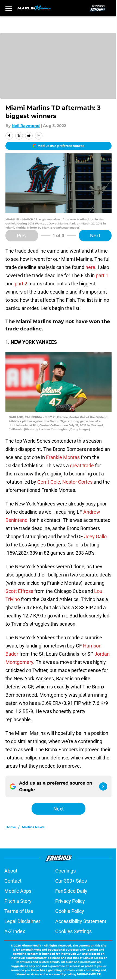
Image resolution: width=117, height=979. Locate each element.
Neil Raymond (26, 125)
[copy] (38, 136)
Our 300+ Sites (71, 881)
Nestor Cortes (77, 482)
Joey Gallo (95, 536)
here (90, 267)
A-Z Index (14, 931)
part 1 (102, 275)
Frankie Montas (63, 457)
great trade (82, 465)
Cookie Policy (69, 911)
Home (10, 827)
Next (95, 235)
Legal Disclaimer (22, 921)
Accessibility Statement (80, 921)
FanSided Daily (71, 891)
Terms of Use (18, 911)
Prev (22, 235)
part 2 (21, 283)
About (10, 871)
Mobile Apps (17, 891)
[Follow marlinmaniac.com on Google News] (103, 786)
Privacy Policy (70, 901)
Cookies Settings (73, 931)
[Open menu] (8, 8)
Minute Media (31, 945)
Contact (12, 881)
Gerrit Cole (48, 482)
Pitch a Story (18, 901)
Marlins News (33, 827)
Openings (65, 871)
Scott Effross (19, 591)
